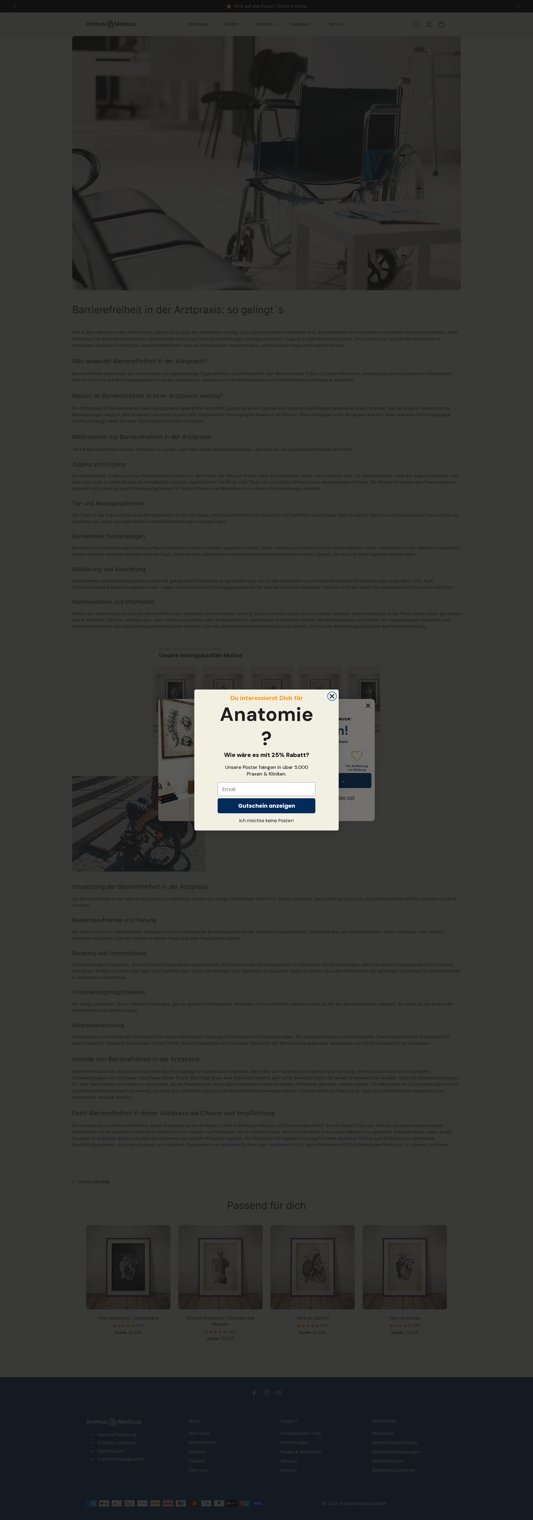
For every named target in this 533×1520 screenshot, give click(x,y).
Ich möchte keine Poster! (266, 820)
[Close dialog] (332, 696)
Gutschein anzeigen (266, 806)
